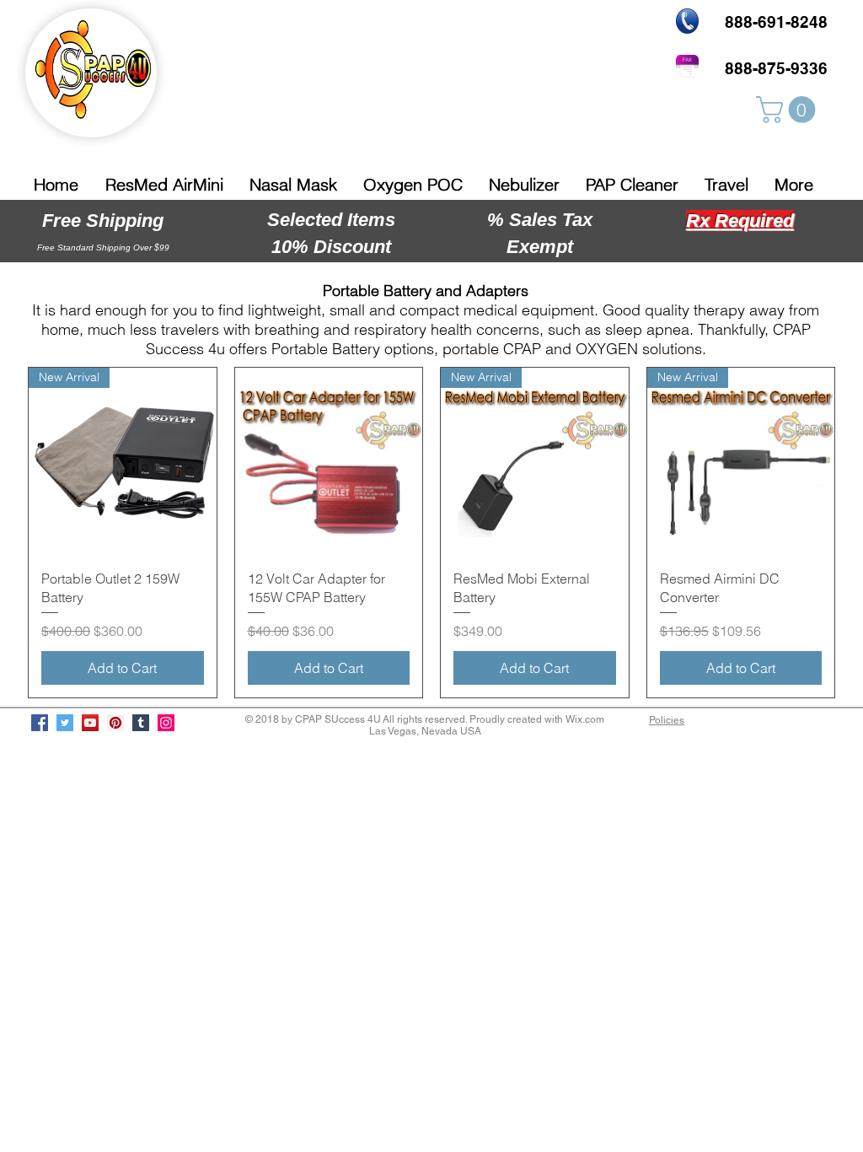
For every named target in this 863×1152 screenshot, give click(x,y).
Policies (666, 720)
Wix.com (585, 719)
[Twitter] (64, 722)
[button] (789, 109)
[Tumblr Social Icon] (140, 722)
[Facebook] (39, 722)
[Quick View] (329, 462)
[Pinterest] (115, 722)
